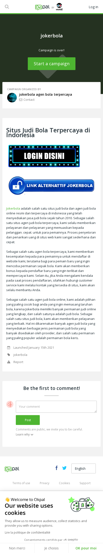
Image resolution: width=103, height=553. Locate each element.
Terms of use (21, 483)
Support (85, 483)
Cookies (64, 483)
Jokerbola (13, 208)
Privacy (44, 483)
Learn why (23, 434)
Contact (28, 99)
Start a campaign (51, 63)
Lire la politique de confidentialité (27, 532)
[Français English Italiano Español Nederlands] (83, 468)
